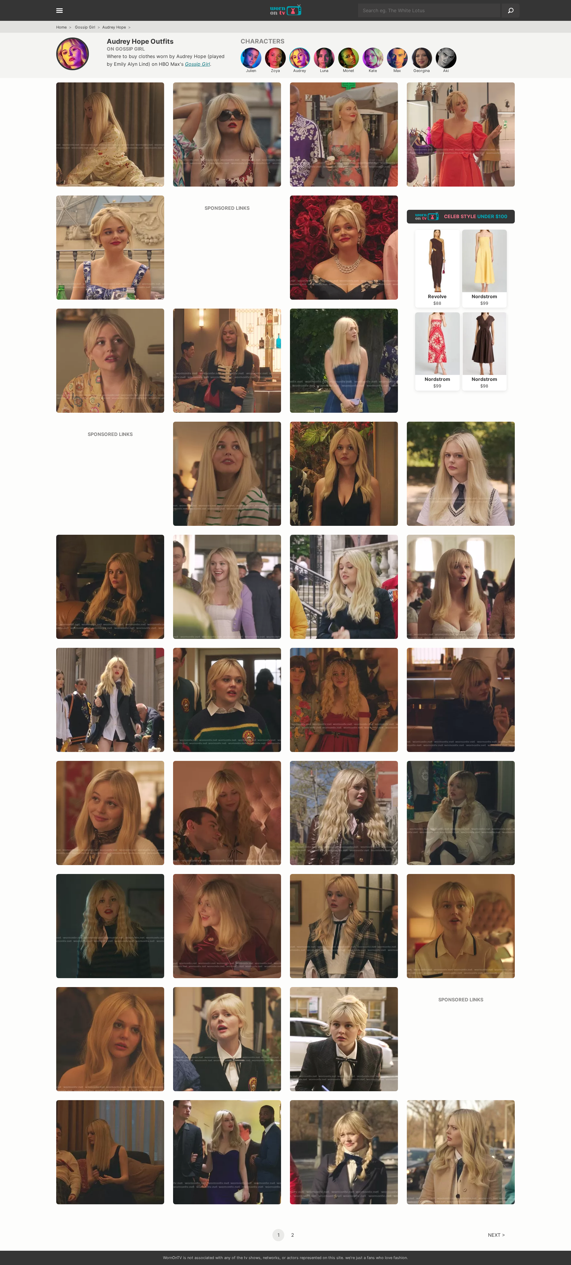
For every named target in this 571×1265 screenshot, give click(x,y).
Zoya (275, 70)
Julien (251, 70)
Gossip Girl (85, 27)
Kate (373, 70)
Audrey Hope (114, 27)
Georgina (421, 70)
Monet (348, 70)
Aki (446, 70)
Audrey (299, 70)
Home (61, 27)
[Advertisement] (227, 253)
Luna (324, 70)
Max (397, 70)
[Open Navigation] (59, 11)
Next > (496, 1235)
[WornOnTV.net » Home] (285, 10)
